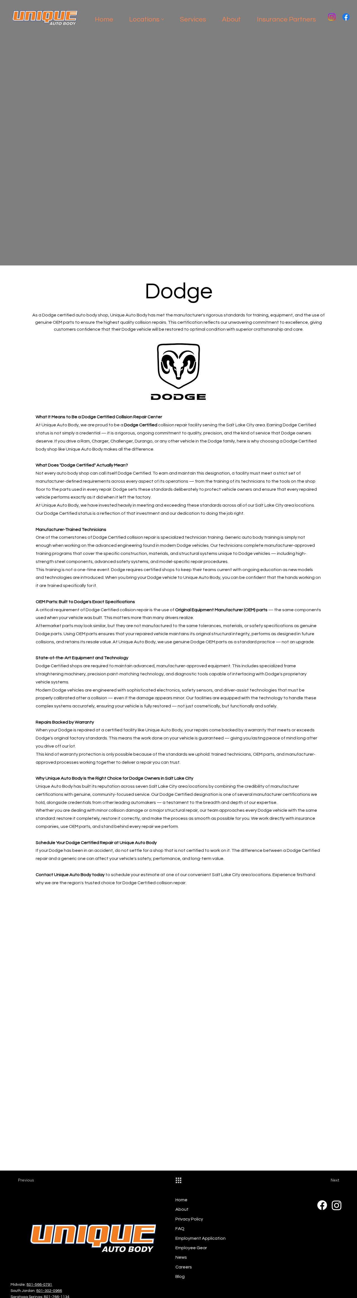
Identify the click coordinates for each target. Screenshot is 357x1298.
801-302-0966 (49, 1291)
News (181, 1257)
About (182, 1209)
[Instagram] (332, 17)
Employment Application (200, 1238)
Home (181, 1200)
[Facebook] (346, 17)
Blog (180, 1276)
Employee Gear (191, 1248)
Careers (183, 1267)
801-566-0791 (39, 1285)
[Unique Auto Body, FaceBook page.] (322, 1205)
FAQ (179, 1228)
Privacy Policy (189, 1219)
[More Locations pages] (162, 19)
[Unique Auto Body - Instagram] (336, 1205)
